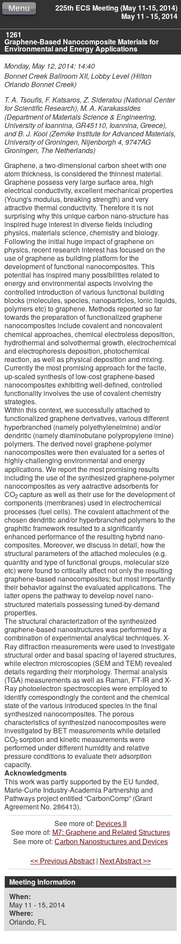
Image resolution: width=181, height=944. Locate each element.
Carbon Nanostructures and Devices (111, 841)
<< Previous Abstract (62, 861)
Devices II (111, 823)
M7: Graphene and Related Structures (111, 832)
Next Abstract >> (125, 861)
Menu (19, 8)
